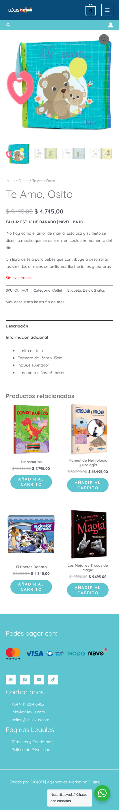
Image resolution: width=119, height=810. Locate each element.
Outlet (23, 180)
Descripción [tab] (17, 325)
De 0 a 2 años (94, 290)
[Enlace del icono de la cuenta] (110, 24)
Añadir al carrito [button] (31, 481)
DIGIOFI (37, 781)
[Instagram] (11, 679)
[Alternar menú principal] (107, 10)
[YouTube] (39, 679)
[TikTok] (53, 679)
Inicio (10, 180)
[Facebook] (25, 679)
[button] (8, 24)
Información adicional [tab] (27, 337)
